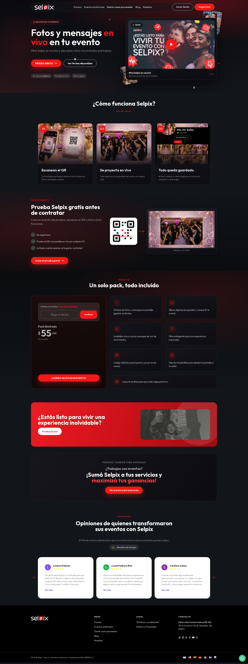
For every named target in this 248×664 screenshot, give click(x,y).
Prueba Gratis (44, 63)
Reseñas (147, 7)
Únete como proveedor (120, 7)
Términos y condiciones (147, 622)
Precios (77, 7)
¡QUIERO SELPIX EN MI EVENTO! (69, 378)
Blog (137, 7)
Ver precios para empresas (124, 490)
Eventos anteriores (94, 7)
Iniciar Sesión (182, 7)
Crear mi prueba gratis (47, 260)
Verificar (88, 314)
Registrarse (204, 7)
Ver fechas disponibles (80, 63)
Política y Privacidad (146, 626)
